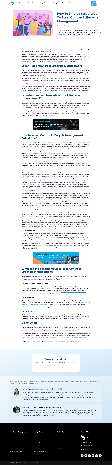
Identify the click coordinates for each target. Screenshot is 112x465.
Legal (26, 462)
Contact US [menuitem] (60, 448)
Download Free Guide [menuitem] (62, 442)
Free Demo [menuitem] (60, 445)
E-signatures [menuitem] (37, 436)
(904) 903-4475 (87, 442)
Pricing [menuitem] (58, 439)
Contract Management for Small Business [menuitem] (20, 442)
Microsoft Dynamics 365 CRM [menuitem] (41, 442)
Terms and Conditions (15, 462)
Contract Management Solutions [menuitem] (18, 445)
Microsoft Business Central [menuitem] (40, 451)
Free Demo (93, 3)
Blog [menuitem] (58, 436)
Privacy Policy (34, 462)
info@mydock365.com (88, 445)
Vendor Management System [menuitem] (17, 448)
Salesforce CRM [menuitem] (38, 445)
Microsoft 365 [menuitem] (37, 439)
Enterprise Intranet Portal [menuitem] (16, 451)
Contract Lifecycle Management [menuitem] (18, 439)
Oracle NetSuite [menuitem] (38, 448)
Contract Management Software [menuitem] (18, 436)
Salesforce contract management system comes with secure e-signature (45, 315)
